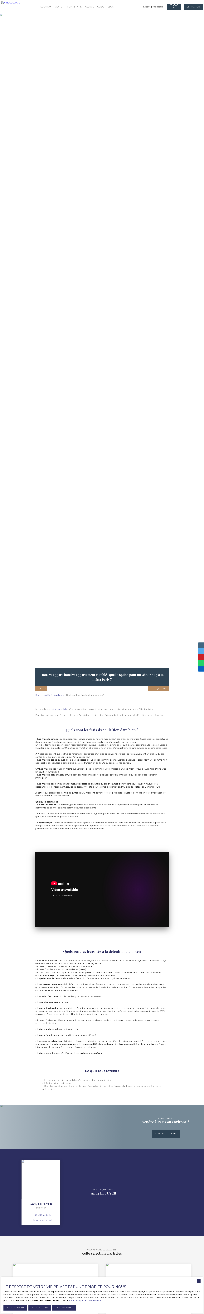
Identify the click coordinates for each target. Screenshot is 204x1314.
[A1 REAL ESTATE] (14, 7)
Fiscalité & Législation (53, 695)
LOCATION (45, 7)
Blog (37, 695)
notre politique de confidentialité (85, 1300)
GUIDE (100, 7)
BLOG (111, 7)
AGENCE (89, 7)
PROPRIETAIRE (74, 7)
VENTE (58, 7)
